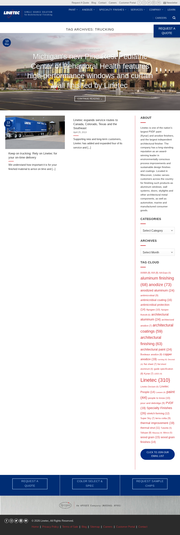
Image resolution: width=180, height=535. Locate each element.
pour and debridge (152, 403)
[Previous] (8, 71)
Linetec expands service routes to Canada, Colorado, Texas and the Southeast (95, 124)
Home (35, 526)
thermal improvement (157, 423)
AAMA (145, 272)
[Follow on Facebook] (139, 3)
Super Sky (147, 418)
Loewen (161, 392)
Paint (72, 9)
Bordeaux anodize (151, 354)
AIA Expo (165, 273)
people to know (159, 398)
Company (155, 9)
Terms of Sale (70, 526)
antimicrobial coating (156, 299)
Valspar (145, 432)
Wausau (157, 433)
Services (137, 9)
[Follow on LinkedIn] (154, 3)
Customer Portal (127, 2)
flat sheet (150, 364)
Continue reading (90, 99)
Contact (102, 2)
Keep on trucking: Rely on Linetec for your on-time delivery (32, 155)
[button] (170, 3)
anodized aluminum (157, 290)
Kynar (148, 373)
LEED (158, 374)
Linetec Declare (149, 386)
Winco (167, 433)
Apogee (153, 309)
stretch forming (158, 413)
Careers (113, 2)
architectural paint (156, 349)
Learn (171, 9)
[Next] (172, 71)
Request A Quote (80, 2)
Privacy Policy (50, 526)
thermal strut (150, 427)
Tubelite (166, 428)
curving (162, 359)
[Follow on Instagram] (144, 3)
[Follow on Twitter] (149, 3)
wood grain (150, 437)
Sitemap (95, 526)
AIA (154, 272)
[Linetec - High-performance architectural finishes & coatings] (28, 14)
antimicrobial (149, 295)
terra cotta (163, 418)
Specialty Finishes (111, 9)
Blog (93, 2)
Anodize (87, 9)
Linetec (155, 380)
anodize (160, 284)
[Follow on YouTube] (158, 3)
